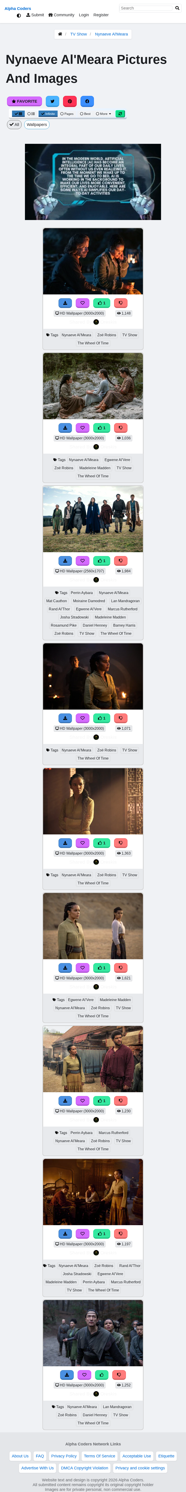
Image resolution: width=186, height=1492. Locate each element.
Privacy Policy (64, 1456)
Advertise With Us (37, 1468)
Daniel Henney (95, 625)
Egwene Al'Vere (117, 460)
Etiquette (166, 1456)
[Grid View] (18, 114)
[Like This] (102, 1375)
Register (101, 15)
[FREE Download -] (65, 303)
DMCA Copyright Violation (84, 1468)
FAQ (40, 1456)
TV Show (78, 34)
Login (84, 15)
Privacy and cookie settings (140, 1468)
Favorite (26, 101)
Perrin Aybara (82, 593)
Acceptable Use (136, 1456)
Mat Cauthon (56, 601)
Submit (37, 15)
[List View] (31, 114)
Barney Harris (124, 625)
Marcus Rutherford (122, 609)
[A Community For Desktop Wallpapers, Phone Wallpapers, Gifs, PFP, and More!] (60, 34)
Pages (68, 114)
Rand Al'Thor (59, 609)
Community (63, 15)
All (16, 124)
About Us (20, 1456)
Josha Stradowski (74, 617)
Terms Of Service (99, 1456)
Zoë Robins (106, 335)
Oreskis (108, 321)
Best (87, 114)
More (103, 114)
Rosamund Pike (64, 625)
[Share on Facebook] (87, 101)
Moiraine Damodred (89, 601)
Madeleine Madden (94, 468)
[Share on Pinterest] (70, 101)
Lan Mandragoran (125, 601)
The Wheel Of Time (93, 343)
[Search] (177, 8)
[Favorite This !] (82, 303)
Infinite (50, 114)
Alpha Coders (18, 8)
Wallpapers (37, 124)
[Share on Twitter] (52, 101)
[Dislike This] (121, 303)
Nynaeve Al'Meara (111, 34)
